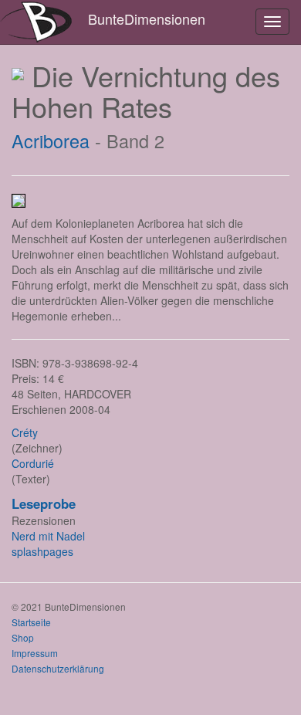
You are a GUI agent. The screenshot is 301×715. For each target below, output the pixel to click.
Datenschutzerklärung (58, 668)
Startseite (31, 622)
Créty (25, 432)
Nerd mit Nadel (48, 536)
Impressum (35, 652)
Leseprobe (44, 503)
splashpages (42, 551)
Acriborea (51, 140)
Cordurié (33, 463)
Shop (23, 637)
